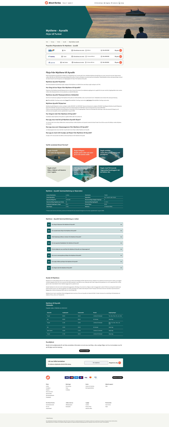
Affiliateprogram (69, 404)
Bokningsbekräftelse (90, 388)
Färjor (67, 388)
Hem (47, 42)
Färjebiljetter (48, 397)
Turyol (66, 100)
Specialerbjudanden (50, 395)
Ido (47, 100)
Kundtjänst (48, 388)
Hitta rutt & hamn (49, 391)
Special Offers (49, 393)
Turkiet (58, 42)
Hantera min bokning (90, 386)
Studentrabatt (48, 408)
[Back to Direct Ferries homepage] (53, 3)
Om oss (47, 406)
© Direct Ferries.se (49, 418)
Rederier (48, 389)
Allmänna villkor (89, 408)
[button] (85, 224)
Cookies (87, 404)
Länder (47, 386)
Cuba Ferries (108, 404)
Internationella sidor (50, 404)
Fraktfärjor (68, 389)
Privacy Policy (88, 406)
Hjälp (106, 386)
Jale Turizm (89, 100)
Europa (52, 42)
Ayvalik (64, 42)
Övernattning (68, 386)
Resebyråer (68, 406)
